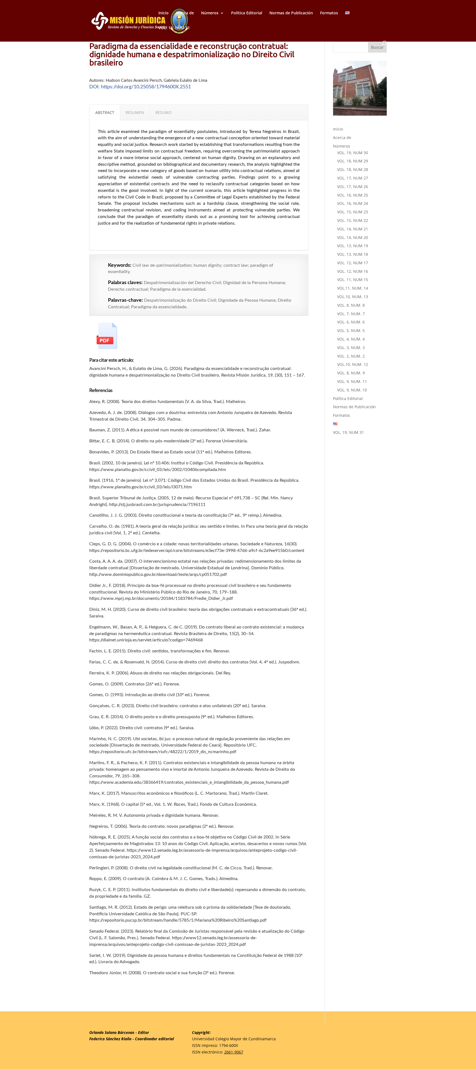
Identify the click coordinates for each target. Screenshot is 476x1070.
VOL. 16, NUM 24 (352, 203)
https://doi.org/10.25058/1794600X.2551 (146, 87)
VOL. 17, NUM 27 (352, 178)
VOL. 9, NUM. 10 (352, 390)
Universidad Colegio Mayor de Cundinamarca (234, 1038)
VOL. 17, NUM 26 (352, 186)
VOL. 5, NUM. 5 (351, 330)
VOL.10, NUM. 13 (352, 296)
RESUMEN (135, 112)
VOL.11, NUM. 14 (352, 288)
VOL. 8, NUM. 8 (351, 305)
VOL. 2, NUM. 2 (351, 356)
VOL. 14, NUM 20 (352, 237)
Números (209, 13)
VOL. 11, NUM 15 (352, 279)
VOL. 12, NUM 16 (352, 271)
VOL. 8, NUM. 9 (351, 372)
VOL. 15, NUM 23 (352, 211)
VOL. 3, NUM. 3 (351, 347)
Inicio (163, 13)
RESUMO (163, 112)
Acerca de (185, 13)
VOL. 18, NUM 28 (352, 169)
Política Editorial (246, 13)
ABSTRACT (104, 112)
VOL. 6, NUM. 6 (351, 322)
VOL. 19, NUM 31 (174, 28)
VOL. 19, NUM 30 (352, 152)
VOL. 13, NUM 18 (352, 254)
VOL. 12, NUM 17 (352, 262)
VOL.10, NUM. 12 (352, 364)
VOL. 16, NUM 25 (352, 195)
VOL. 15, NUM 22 (352, 220)
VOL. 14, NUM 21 (352, 229)
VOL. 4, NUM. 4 (351, 339)
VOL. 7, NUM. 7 (351, 313)
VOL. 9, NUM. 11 (352, 381)
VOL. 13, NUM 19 (352, 245)
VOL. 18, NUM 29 (352, 161)
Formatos (329, 13)
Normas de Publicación (291, 13)
